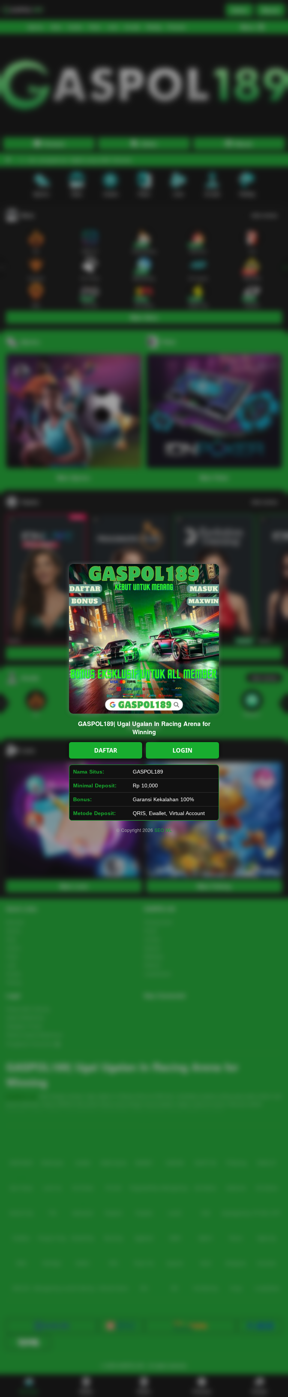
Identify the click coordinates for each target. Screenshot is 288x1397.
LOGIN (182, 750)
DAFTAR (105, 750)
